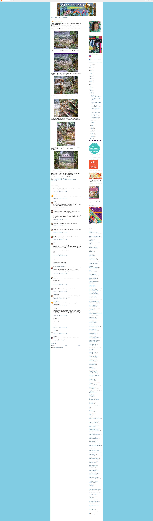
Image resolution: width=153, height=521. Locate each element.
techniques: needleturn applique (94, 473)
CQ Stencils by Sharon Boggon (94, 241)
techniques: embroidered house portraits (95, 451)
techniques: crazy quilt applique (94, 442)
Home (52, 17)
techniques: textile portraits (93, 477)
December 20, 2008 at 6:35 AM (60, 263)
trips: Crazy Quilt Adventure (93, 488)
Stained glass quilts (92, 413)
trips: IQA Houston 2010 (93, 494)
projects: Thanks (92, 387)
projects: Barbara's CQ (92, 327)
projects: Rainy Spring (93, 378)
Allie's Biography (65, 17)
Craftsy (90, 243)
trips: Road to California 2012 (94, 501)
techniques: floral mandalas (93, 457)
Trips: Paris (91, 497)
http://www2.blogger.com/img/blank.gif (95, 260)
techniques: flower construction (94, 458)
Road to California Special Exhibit (94, 404)
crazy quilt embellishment (61, 179)
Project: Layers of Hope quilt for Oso (95, 298)
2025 (91, 67)
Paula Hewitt (55, 301)
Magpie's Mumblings (57, 227)
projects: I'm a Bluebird (93, 357)
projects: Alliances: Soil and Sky (94, 326)
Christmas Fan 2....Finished (95, 117)
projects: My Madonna (93, 371)
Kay (54, 201)
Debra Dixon (55, 221)
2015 (91, 82)
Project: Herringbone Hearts (93, 294)
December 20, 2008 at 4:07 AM (60, 255)
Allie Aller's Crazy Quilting (93, 232)
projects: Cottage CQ (92, 334)
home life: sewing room (93, 259)
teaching (90, 415)
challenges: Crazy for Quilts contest (95, 236)
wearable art (91, 514)
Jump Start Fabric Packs (93, 263)
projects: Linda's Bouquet (93, 360)
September (93, 123)
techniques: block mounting (93, 438)
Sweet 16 (90, 414)
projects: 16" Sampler (92, 325)
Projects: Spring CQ (92, 384)
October (92, 122)
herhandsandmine (92, 255)
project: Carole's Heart (92, 289)
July (92, 127)
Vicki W (54, 330)
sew (89, 407)
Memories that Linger (92, 277)
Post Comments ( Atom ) (59, 347)
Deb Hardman (55, 235)
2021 (91, 73)
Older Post (79, 345)
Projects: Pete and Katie (93, 374)
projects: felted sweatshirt (93, 342)
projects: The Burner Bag (93, 388)
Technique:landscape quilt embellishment (93, 432)
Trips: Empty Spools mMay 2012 (94, 489)
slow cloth (91, 410)
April (92, 131)
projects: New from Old (93, 372)
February (92, 134)
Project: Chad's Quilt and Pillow (94, 290)
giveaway (90, 254)
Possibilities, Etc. (56, 287)
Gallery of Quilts (57, 17)
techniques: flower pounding (93, 459)
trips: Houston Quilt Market (93, 490)
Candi (54, 276)
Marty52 (54, 194)
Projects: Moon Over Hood (93, 370)
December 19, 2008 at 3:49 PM (60, 219)
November (93, 120)
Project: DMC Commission (93, 293)
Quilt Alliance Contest (93, 392)
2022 (91, 72)
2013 (91, 86)
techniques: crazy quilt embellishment (95, 447)
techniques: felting (92, 454)
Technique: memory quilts (93, 429)
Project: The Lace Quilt (93, 318)
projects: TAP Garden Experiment (94, 385)
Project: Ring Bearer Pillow (93, 315)
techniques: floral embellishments (94, 455)
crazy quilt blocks (92, 246)
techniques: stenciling (92, 475)
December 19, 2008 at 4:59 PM (60, 232)
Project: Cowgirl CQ (92, 292)
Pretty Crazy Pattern (92, 286)
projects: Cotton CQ (92, 336)
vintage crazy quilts (92, 510)
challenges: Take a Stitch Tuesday (94, 237)
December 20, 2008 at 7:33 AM (60, 291)
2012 (91, 87)
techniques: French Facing (93, 461)
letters (90, 270)
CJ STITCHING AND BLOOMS (58, 266)
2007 (91, 138)
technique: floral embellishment (94, 423)
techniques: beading (92, 435)
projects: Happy (91, 350)
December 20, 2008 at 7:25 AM (60, 284)
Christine (55, 242)
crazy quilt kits (91, 250)
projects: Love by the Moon (93, 361)
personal (90, 282)
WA (89, 513)
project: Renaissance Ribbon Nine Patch (95, 313)
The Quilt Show (91, 483)
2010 (91, 90)
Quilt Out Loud (91, 398)
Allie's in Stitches (76, 5)
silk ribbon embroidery (93, 408)
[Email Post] (67, 178)
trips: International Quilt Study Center (95, 492)
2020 (91, 75)
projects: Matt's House (92, 364)
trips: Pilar (91, 498)
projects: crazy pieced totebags (94, 338)
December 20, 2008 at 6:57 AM (60, 273)
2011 (91, 89)
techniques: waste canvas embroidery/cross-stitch (93, 480)
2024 (91, 68)
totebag (90, 486)
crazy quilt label (91, 251)
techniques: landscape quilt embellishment (93, 467)
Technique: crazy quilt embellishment (95, 418)
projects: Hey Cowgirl (92, 352)
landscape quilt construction (93, 267)
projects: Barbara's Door (93, 329)
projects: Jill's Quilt (92, 359)
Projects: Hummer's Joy (93, 355)
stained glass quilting (92, 411)
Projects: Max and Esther (93, 365)
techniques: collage (92, 441)
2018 (91, 78)
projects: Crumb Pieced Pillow (94, 340)
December (93, 95)
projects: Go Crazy (92, 345)
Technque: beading (92, 482)
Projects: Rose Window (93, 380)
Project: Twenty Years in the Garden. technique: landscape (95, 320)
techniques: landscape (92, 465)
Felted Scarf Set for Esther (95, 100)
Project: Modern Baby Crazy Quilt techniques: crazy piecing (94, 303)
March (92, 133)
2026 (91, 65)
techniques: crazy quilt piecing (94, 450)
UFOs (90, 508)
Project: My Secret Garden (93, 305)
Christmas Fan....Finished (95, 118)
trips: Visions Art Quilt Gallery (94, 505)
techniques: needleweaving (93, 474)
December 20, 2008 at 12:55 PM (60, 315)
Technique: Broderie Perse (93, 417)
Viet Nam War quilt (92, 509)
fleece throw (91, 252)
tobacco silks (91, 485)
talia (54, 336)
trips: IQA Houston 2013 (93, 496)
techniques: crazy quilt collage (94, 444)
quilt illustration (92, 395)
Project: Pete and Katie (93, 310)
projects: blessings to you (93, 332)
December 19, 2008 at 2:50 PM (60, 191)
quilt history (91, 394)
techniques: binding (92, 437)
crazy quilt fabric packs (93, 248)
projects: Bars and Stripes (93, 330)
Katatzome (91, 264)
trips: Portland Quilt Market (93, 500)
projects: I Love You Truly (93, 356)
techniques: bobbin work (93, 439)
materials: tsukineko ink (93, 275)
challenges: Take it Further (93, 239)
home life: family (92, 256)
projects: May (91, 367)
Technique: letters (92, 426)
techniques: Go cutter (92, 462)
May (92, 130)
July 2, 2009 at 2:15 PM (58, 340)
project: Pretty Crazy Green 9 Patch (95, 311)
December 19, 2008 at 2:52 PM (60, 198)
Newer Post (52, 345)
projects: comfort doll (92, 333)
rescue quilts (91, 403)
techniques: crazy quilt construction (95, 445)
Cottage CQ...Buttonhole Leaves (96, 96)
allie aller (58, 178)
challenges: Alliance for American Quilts (95, 233)
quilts (90, 400)
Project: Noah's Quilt (92, 306)
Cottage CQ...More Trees (95, 114)
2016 (91, 81)
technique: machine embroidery (94, 427)
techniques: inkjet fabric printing (94, 463)
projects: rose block (92, 379)
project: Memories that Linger (94, 301)
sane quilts (91, 406)
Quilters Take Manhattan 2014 (94, 399)
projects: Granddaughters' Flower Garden (95, 347)
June (92, 128)
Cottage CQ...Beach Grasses (95, 112)
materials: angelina (92, 271)
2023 (91, 70)
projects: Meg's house (92, 368)
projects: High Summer (93, 353)
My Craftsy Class (92, 279)
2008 (91, 93)
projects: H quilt (91, 349)
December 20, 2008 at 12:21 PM (60, 305)
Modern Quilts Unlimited (93, 278)
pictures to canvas (92, 285)
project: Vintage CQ (92, 322)
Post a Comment (53, 343)
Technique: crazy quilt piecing (94, 421)
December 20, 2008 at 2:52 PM (60, 327)
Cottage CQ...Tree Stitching (95, 108)
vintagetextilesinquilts (93, 512)
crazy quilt (91, 244)
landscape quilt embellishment (94, 268)
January (92, 136)
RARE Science (91, 402)
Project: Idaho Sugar (92, 296)
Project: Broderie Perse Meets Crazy (95, 288)
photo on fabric (91, 283)
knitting (90, 266)
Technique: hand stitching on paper (95, 425)
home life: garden (92, 258)
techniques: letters (92, 469)
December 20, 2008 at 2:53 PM (60, 333)
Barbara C (55, 294)
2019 (91, 76)
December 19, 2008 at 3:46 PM (60, 207)
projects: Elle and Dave (93, 341)
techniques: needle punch (93, 471)
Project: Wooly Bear (92, 323)
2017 (91, 79)
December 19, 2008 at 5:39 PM (60, 239)
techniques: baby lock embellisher (94, 434)
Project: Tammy (91, 317)
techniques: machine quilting (94, 470)
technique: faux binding (93, 422)
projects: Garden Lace (92, 344)
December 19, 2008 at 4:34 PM (60, 225)
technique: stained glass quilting (94, 430)
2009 (91, 92)
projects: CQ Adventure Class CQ (94, 337)
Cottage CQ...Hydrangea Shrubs (96, 106)
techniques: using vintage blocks (94, 478)
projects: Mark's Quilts (93, 363)
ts (89, 506)
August (92, 125)
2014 (91, 84)
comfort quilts (91, 240)
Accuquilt (90, 231)
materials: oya (91, 273)
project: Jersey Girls (92, 297)
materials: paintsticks (92, 274)
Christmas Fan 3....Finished (95, 115)
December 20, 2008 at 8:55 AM (60, 298)
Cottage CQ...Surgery (94, 105)
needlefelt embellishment (93, 281)
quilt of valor (91, 396)
